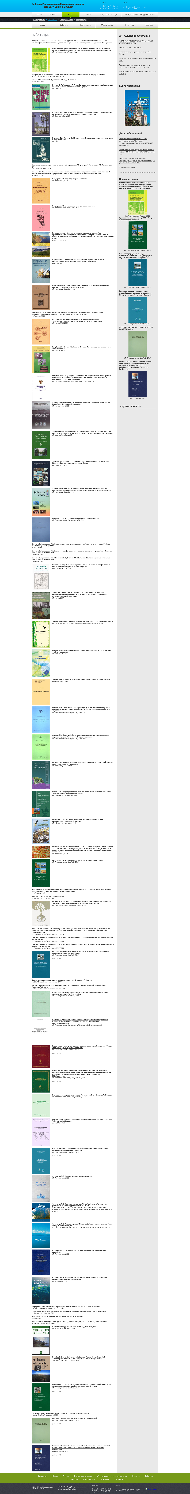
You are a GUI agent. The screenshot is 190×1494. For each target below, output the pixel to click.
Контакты (129, 25)
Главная (38, 14)
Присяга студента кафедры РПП (131, 47)
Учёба (88, 14)
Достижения (85, 25)
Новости (42, 25)
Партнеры (149, 25)
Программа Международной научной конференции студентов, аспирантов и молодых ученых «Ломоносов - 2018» (137, 161)
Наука (70, 14)
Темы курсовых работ (127, 167)
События (64, 25)
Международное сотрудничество (139, 14)
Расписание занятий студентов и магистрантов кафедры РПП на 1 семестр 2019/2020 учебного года (137, 152)
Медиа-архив (107, 25)
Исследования (39, 20)
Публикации (52, 20)
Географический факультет (58, 6)
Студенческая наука (109, 14)
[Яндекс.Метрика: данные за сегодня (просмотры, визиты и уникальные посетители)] (152, 1489)
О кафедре (53, 14)
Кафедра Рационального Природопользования (58, 4)
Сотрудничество (66, 20)
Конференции (81, 20)
